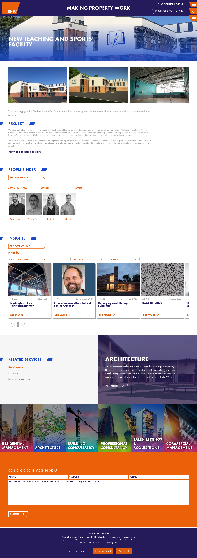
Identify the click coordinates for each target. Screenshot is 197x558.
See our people (19, 177)
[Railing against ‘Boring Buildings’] (105, 279)
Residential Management (15, 445)
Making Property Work (98, 8)
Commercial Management (179, 445)
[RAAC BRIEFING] (149, 279)
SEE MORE (48, 314)
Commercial (14, 373)
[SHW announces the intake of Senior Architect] (61, 279)
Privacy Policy (112, 542)
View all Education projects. (25, 151)
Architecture (15, 367)
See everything (20, 246)
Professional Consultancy (114, 445)
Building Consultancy (19, 378)
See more (112, 386)
